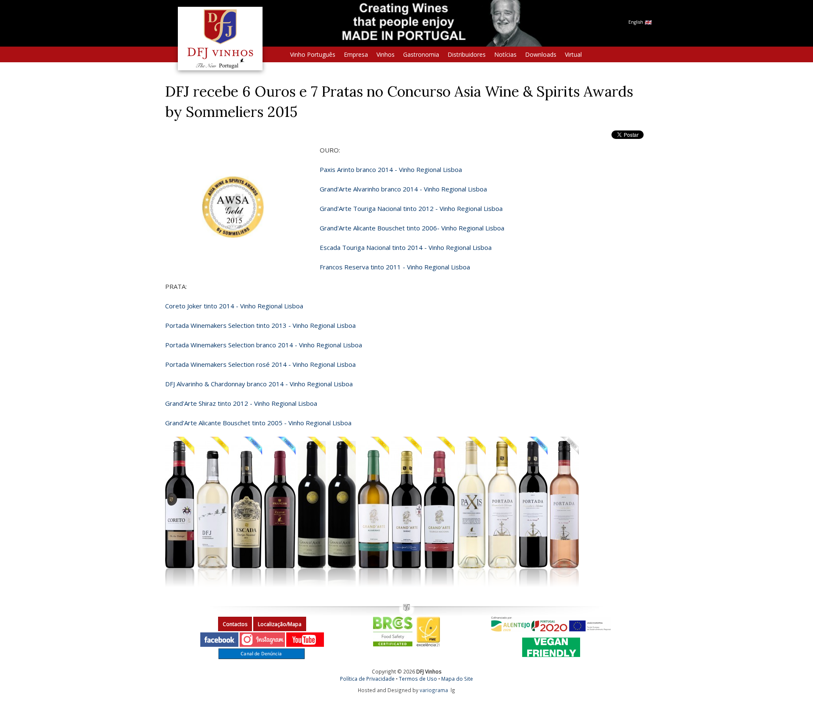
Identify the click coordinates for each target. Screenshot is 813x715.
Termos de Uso (418, 678)
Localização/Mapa (279, 624)
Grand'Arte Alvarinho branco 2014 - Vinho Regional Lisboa (403, 189)
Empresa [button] (356, 54)
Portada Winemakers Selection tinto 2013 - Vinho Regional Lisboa (260, 325)
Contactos (235, 624)
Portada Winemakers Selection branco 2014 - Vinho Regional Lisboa (263, 345)
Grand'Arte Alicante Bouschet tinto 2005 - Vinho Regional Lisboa (259, 422)
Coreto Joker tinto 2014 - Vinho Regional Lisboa (234, 306)
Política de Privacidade (367, 678)
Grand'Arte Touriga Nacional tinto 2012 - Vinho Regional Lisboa (411, 208)
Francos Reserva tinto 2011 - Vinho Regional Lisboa (395, 267)
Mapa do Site (457, 678)
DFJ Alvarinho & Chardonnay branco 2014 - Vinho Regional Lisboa (259, 384)
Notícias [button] (505, 54)
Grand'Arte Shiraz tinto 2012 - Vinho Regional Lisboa (241, 403)
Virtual (573, 54)
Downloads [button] (540, 54)
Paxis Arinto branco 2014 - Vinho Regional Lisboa (391, 169)
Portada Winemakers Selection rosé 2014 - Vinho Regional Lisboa (260, 364)
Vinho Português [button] (312, 54)
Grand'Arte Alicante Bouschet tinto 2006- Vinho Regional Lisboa (412, 228)
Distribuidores (467, 54)
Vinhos (385, 54)
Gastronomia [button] (421, 54)
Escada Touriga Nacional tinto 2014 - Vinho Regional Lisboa (406, 247)
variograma (434, 690)
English (636, 22)
